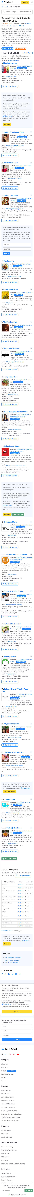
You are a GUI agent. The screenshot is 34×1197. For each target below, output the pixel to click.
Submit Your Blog (7, 48)
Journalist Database (8, 1104)
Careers (8, 1071)
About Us (4, 1064)
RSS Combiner (6, 1157)
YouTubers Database (8, 1107)
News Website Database (9, 1111)
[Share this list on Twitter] (10, 26)
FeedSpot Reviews (7, 1074)
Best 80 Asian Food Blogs (12, 960)
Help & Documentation (8, 1176)
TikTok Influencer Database (10, 1121)
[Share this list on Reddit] (17, 26)
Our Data (4, 1067)
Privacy (3, 1077)
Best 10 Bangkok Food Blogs (13, 957)
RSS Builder (5, 1160)
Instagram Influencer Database (11, 1114)
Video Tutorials (6, 1173)
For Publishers (6, 1130)
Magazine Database (7, 1100)
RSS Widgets (5, 1153)
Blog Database (6, 1094)
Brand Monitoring (7, 1147)
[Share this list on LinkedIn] (14, 26)
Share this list (6, 970)
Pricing (25, 2)
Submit (6, 253)
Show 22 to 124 (10, 859)
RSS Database (6, 1090)
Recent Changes (6, 1180)
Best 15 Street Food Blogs (12, 962)
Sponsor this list (20, 48)
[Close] (33, 1182)
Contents (28, 23)
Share (3, 26)
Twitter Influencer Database (10, 1117)
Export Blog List (18, 514)
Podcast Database (7, 1097)
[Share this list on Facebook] (7, 26)
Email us (7, 124)
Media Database (6, 1137)
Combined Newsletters (8, 1150)
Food (6, 6)
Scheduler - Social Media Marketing (13, 1163)
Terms (3, 1081)
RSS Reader (5, 1134)
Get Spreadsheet (9, 791)
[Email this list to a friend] (20, 26)
